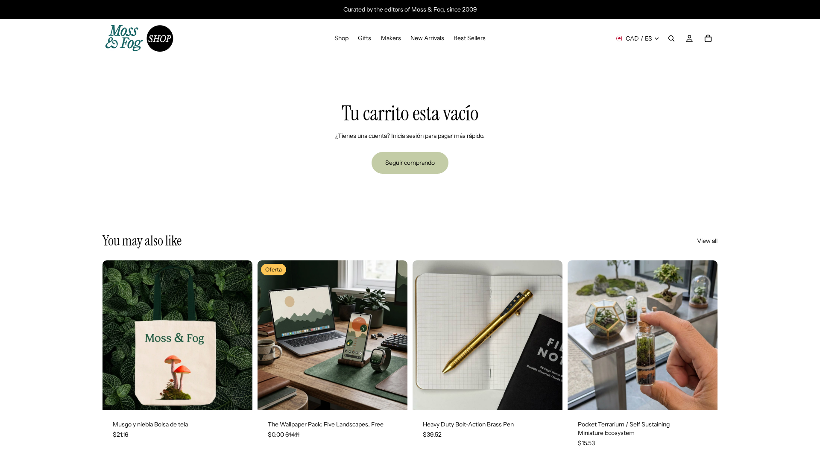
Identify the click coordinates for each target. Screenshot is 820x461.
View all (707, 241)
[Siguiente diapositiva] (239, 335)
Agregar (246, 397)
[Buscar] (671, 38)
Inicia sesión (407, 136)
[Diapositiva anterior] (115, 335)
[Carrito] (708, 38)
